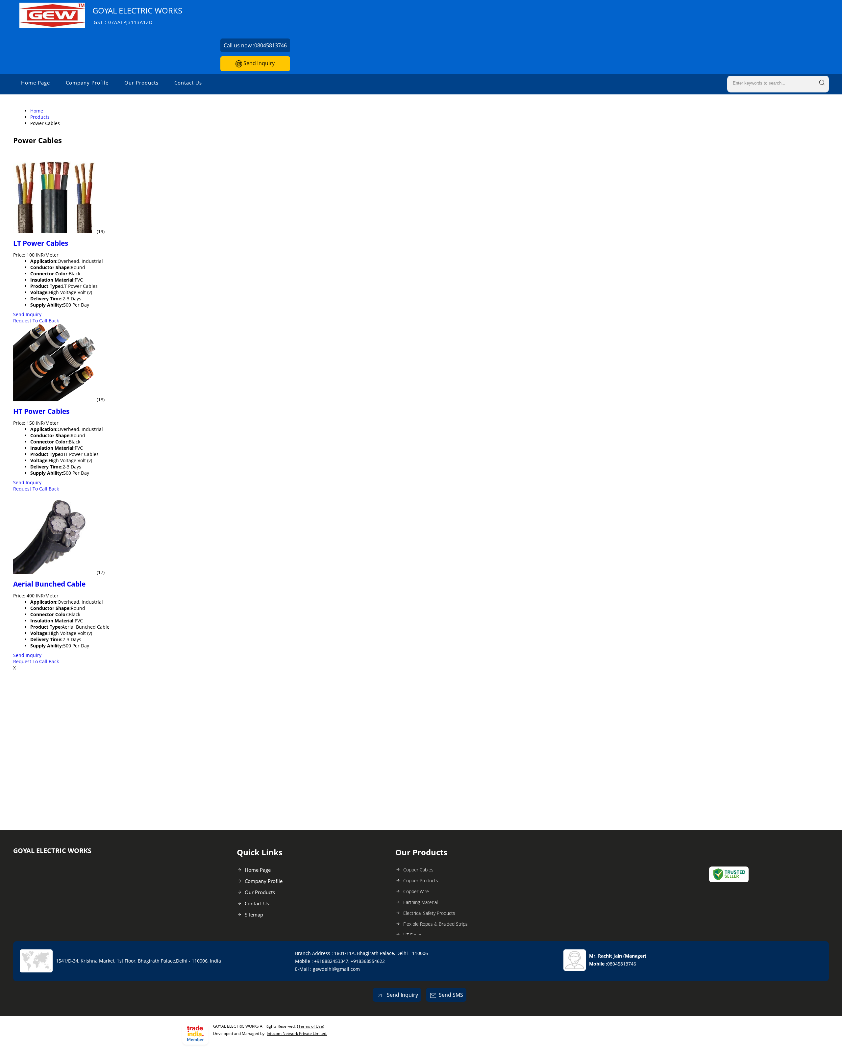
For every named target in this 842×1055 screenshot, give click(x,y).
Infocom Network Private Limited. (297, 1033)
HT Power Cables (41, 411)
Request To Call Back (36, 320)
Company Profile (87, 82)
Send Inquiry (258, 63)
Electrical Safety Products (429, 913)
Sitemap (254, 914)
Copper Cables (418, 870)
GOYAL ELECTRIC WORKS (137, 15)
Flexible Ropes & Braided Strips (435, 924)
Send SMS (451, 994)
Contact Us (188, 82)
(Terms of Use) (310, 1026)
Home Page (35, 82)
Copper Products (420, 880)
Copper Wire (416, 891)
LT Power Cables (40, 243)
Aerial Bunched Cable (49, 584)
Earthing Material (420, 902)
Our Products (141, 82)
